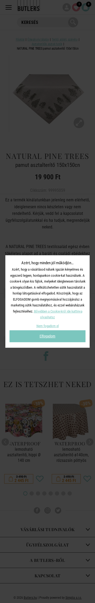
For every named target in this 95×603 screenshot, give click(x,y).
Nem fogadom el (47, 326)
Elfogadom (47, 336)
